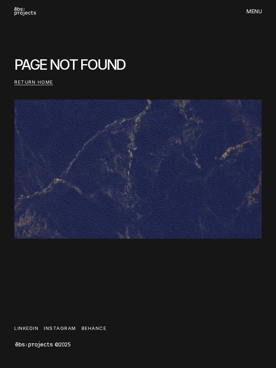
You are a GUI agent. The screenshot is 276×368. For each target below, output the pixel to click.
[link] (25, 11)
